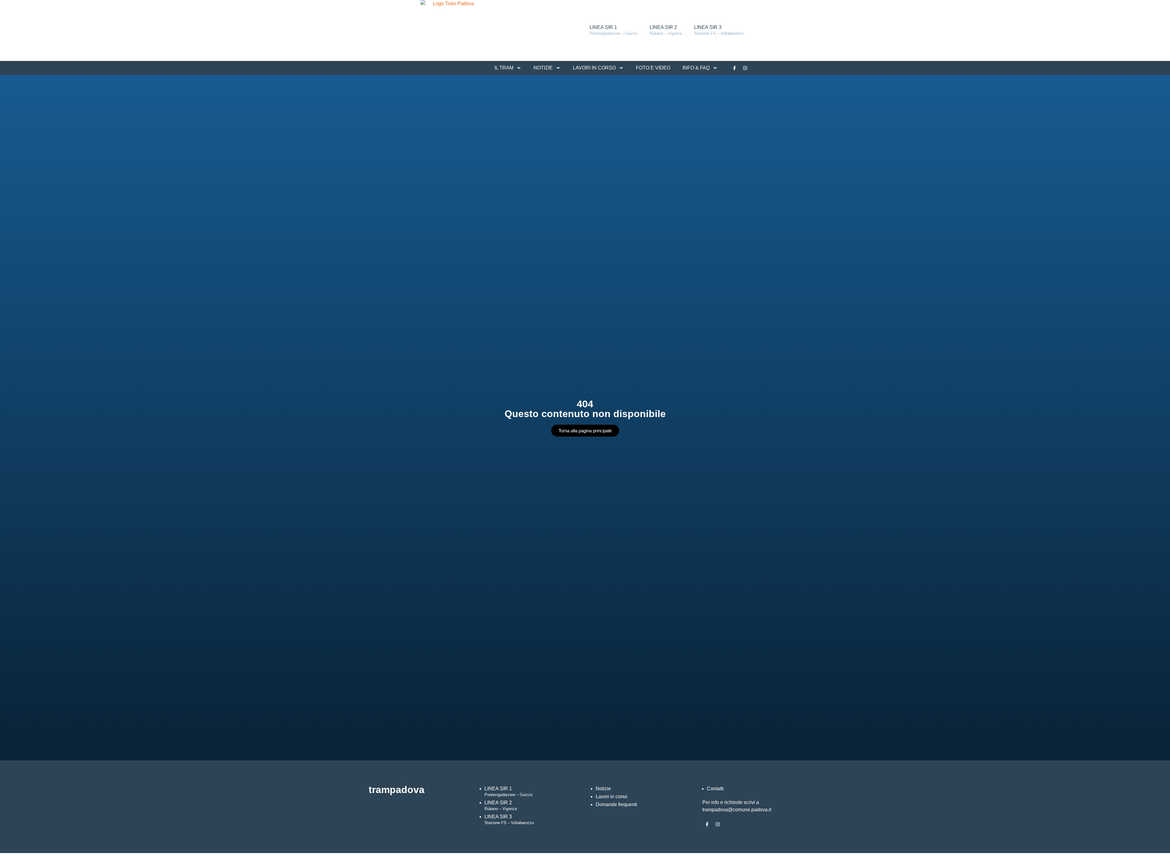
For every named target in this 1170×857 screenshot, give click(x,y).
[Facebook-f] (706, 824)
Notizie (603, 788)
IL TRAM (504, 67)
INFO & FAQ (696, 67)
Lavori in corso (611, 796)
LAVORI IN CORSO (594, 67)
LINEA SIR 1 (613, 30)
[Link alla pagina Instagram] (745, 68)
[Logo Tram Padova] (450, 30)
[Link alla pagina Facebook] (734, 68)
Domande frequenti (616, 804)
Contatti (715, 788)
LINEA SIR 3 (718, 30)
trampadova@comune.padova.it (736, 809)
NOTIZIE (543, 67)
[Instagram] (717, 824)
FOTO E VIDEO (653, 67)
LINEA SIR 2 (666, 30)
